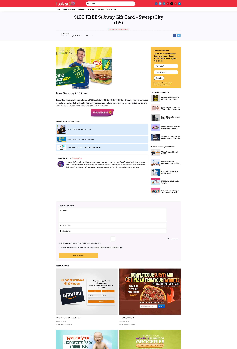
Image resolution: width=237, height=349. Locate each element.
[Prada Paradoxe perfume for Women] (155, 105)
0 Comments (89, 36)
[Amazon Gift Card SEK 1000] (155, 150)
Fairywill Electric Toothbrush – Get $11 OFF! (171, 118)
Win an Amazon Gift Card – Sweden (170, 153)
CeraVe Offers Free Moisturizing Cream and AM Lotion (170, 162)
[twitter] (160, 3)
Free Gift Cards (113, 29)
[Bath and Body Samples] (155, 179)
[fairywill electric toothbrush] (155, 115)
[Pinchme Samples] (155, 189)
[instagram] (163, 3)
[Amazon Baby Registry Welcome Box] (155, 125)
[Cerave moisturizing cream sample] (155, 169)
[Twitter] (179, 35)
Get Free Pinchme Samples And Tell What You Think (170, 191)
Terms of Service (112, 248)
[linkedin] (179, 3)
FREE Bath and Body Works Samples (170, 182)
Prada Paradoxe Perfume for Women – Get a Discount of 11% (170, 108)
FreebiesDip (77, 158)
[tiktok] (171, 3)
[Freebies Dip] (65, 2)
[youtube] (175, 3)
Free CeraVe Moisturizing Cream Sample (169, 172)
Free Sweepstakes (123, 29)
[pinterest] (167, 3)
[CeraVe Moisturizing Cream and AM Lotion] (155, 160)
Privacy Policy (99, 248)
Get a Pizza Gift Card (126, 318)
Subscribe (159, 78)
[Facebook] (175, 35)
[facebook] (156, 3)
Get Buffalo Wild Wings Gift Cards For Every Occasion (170, 98)
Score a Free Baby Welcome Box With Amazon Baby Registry (170, 127)
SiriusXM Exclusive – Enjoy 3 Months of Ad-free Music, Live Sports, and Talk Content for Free (171, 137)
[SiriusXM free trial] (155, 134)
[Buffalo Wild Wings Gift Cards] (155, 95)
